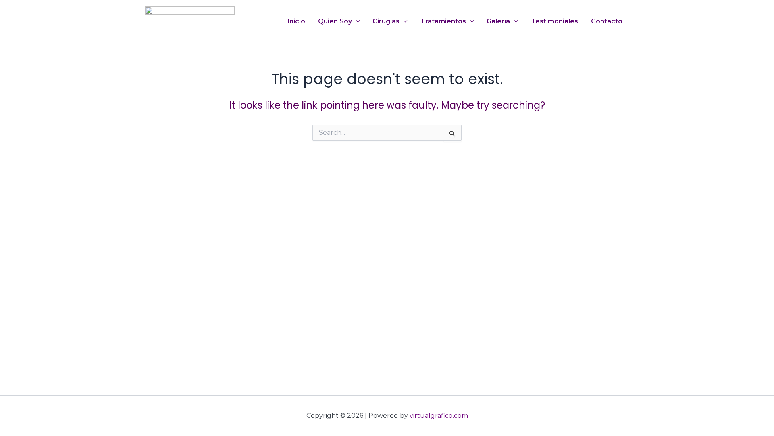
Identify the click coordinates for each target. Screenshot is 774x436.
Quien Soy (335, 21)
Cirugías (385, 21)
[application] (356, 21)
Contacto (606, 21)
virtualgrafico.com (439, 415)
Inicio (296, 21)
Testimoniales (554, 21)
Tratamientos (443, 21)
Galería (498, 21)
